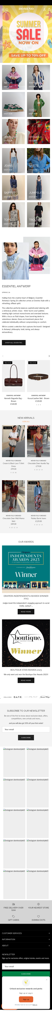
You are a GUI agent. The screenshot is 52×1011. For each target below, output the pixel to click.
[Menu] (3, 9)
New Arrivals (26, 418)
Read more (26, 612)
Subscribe (26, 738)
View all (26, 421)
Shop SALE (26, 52)
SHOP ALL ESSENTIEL (13, 343)
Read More (26, 680)
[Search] (8, 9)
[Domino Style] (26, 10)
